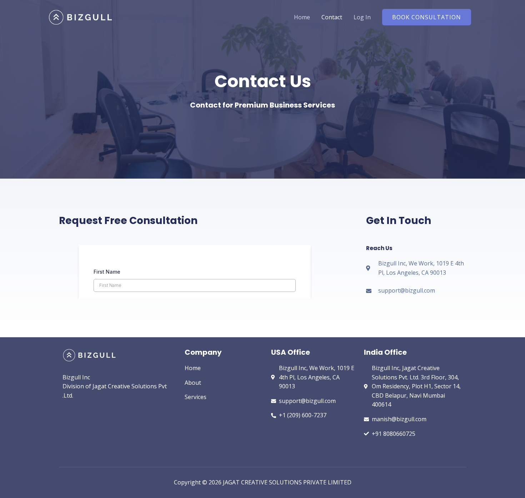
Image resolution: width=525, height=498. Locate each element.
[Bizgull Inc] (80, 16)
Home (302, 17)
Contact (331, 17)
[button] (426, 17)
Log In (362, 17)
